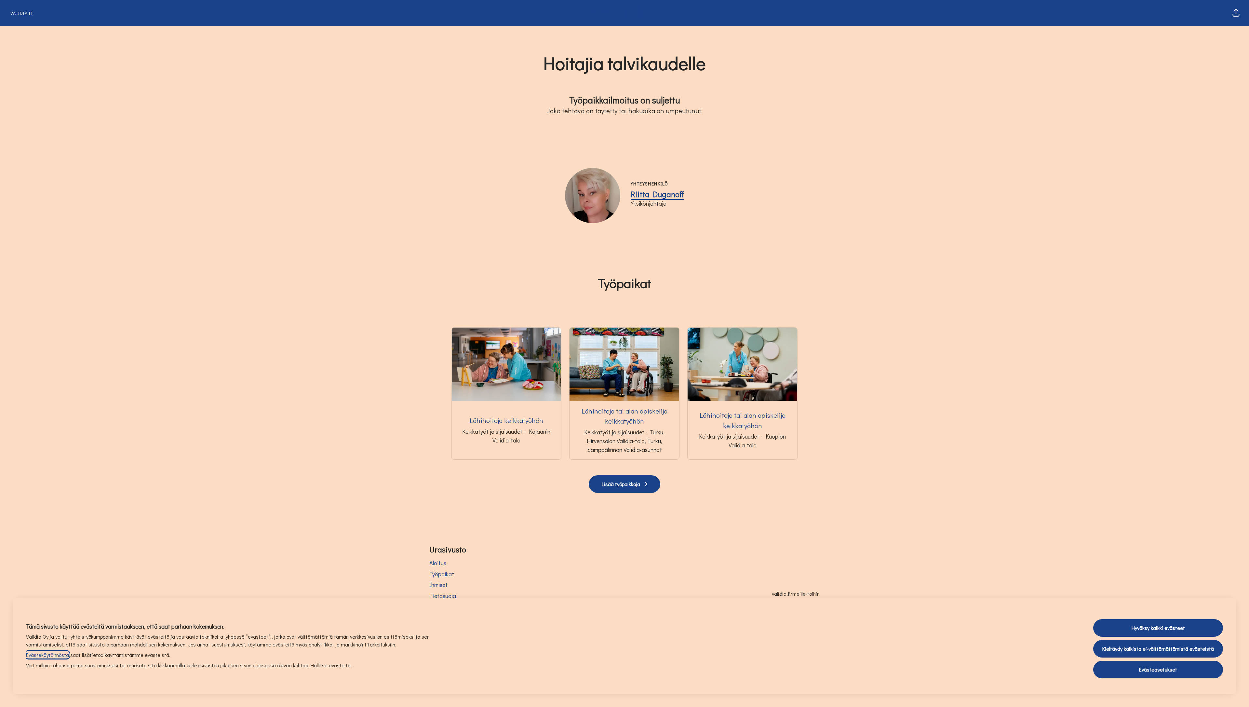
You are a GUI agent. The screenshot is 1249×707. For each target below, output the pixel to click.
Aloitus (437, 563)
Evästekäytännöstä (47, 654)
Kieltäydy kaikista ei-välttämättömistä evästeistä (1158, 648)
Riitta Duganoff (657, 194)
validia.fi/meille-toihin (796, 593)
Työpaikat (441, 574)
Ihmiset (438, 585)
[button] (1236, 13)
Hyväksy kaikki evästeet (1158, 627)
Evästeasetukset (1158, 669)
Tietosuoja (442, 596)
